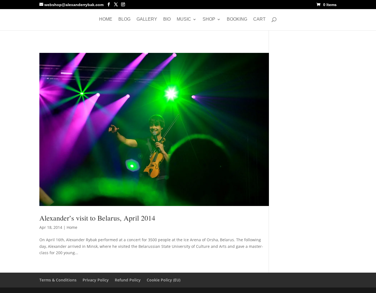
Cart (259, 19)
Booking (237, 19)
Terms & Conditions (58, 280)
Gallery (147, 19)
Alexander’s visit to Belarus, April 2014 (97, 218)
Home (105, 19)
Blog (124, 19)
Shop (209, 19)
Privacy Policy (96, 280)
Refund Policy (128, 280)
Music (184, 19)
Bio (167, 19)
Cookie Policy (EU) (163, 280)
